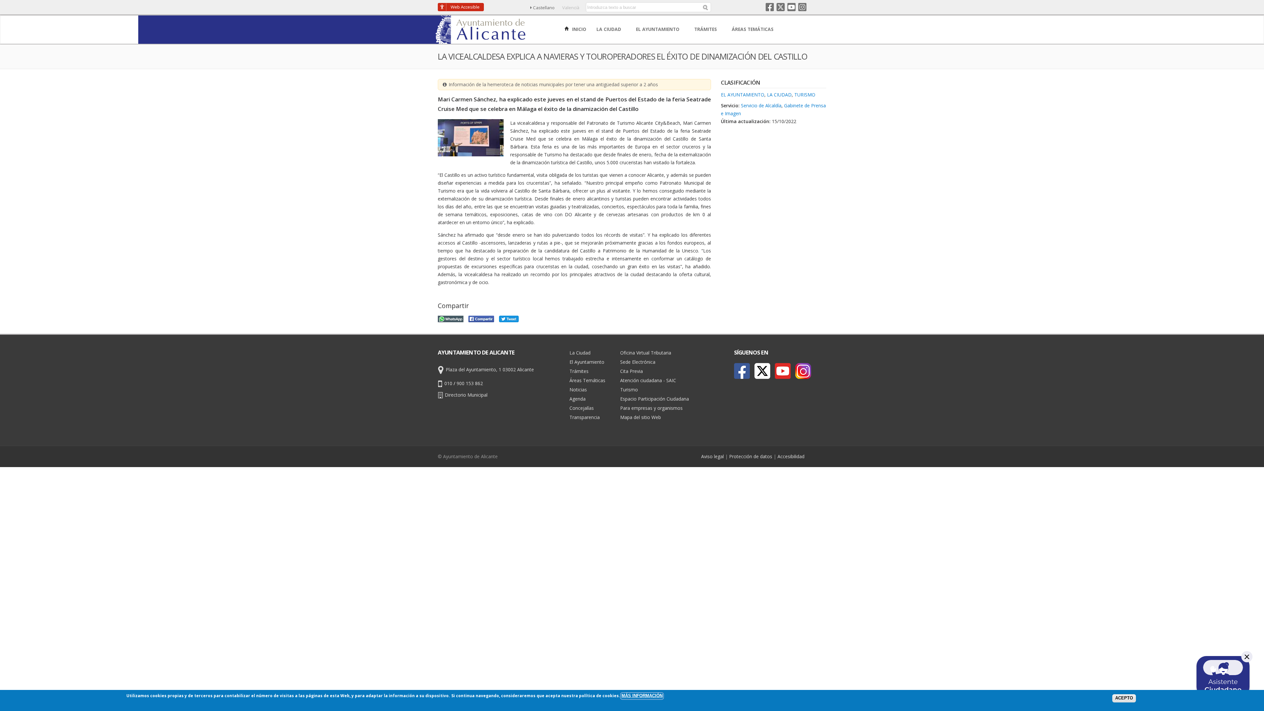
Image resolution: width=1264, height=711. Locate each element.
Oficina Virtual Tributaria (645, 353)
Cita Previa (631, 371)
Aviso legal (712, 456)
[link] (481, 40)
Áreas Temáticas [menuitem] (753, 29)
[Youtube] (783, 371)
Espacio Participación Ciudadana (654, 399)
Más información (642, 696)
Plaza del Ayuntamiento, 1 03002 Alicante (490, 369)
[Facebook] (742, 371)
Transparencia (584, 417)
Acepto (1124, 698)
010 (448, 383)
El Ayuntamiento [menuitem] (658, 29)
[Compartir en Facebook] (481, 318)
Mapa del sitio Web (640, 417)
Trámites (579, 371)
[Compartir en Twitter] (509, 318)
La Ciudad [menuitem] (609, 29)
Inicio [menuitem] (578, 29)
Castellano (544, 8)
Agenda (577, 399)
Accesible (465, 7)
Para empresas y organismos (651, 408)
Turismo (804, 95)
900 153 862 (470, 383)
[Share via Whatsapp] (450, 318)
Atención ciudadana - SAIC (648, 380)
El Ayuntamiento (742, 95)
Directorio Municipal (466, 395)
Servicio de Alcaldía (761, 105)
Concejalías (581, 408)
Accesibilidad (790, 456)
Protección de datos (750, 456)
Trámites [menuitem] (706, 29)
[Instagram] (803, 371)
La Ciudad (779, 95)
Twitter (781, 7)
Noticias (578, 389)
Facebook (770, 7)
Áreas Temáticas (587, 380)
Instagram (802, 7)
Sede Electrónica (637, 362)
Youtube (791, 7)
